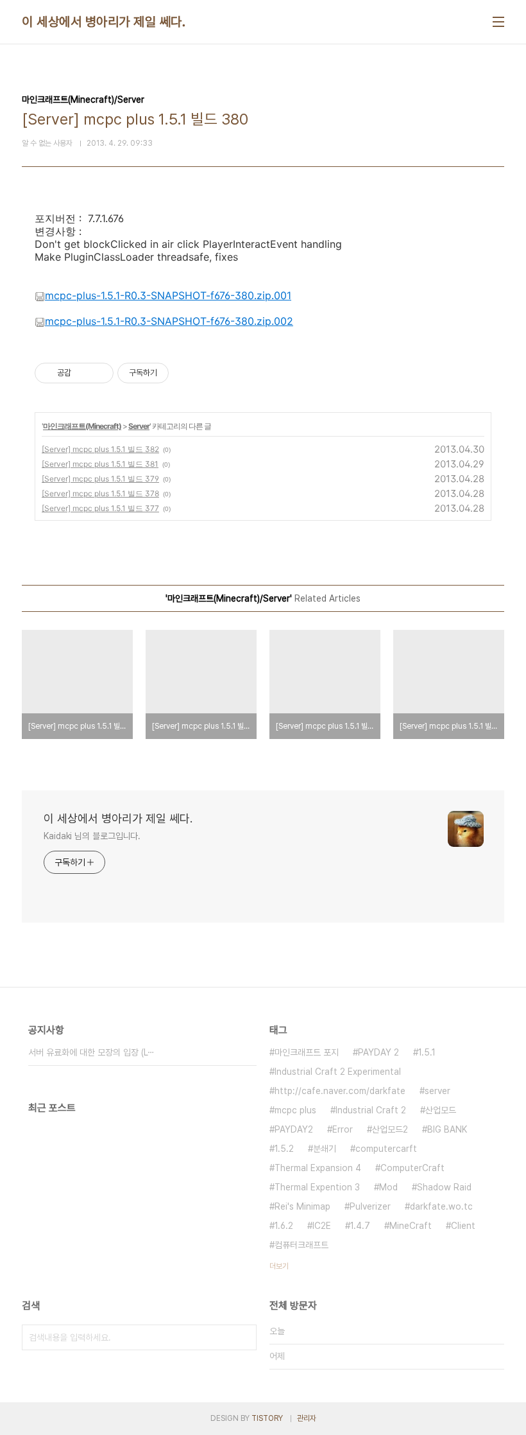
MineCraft (410, 1226)
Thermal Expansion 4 (318, 1168)
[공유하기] (83, 373)
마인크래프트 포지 (307, 1052)
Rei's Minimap (302, 1206)
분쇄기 (324, 1149)
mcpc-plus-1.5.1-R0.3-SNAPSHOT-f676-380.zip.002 (169, 321)
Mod (388, 1187)
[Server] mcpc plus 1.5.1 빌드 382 (100, 449)
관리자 (306, 1418)
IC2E (321, 1226)
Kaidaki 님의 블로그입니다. (92, 836)
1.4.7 (360, 1226)
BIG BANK (447, 1129)
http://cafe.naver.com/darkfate (340, 1091)
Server (138, 426)
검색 (244, 1337)
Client (463, 1226)
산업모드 (440, 1110)
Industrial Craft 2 (370, 1110)
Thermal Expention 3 (317, 1187)
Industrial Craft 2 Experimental (338, 1071)
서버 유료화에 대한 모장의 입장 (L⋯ (91, 1052)
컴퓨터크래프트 (301, 1245)
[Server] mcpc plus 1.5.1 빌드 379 (100, 478)
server (437, 1091)
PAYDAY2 (294, 1129)
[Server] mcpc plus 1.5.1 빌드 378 (100, 493)
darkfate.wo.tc (441, 1206)
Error (342, 1129)
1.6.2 (284, 1226)
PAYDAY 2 (378, 1052)
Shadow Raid (444, 1187)
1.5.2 (284, 1149)
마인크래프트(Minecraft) (82, 426)
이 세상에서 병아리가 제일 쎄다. (103, 22)
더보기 (279, 1266)
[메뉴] (498, 21)
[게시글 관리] (99, 373)
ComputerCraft (412, 1168)
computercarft (386, 1149)
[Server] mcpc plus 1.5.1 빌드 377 (100, 508)
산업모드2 (390, 1129)
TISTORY (267, 1418)
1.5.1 (427, 1052)
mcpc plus (295, 1110)
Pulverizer (370, 1206)
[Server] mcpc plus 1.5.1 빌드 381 (100, 464)
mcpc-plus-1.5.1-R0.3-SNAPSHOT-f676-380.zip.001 (168, 295)
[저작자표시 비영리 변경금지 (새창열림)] (186, 373)
